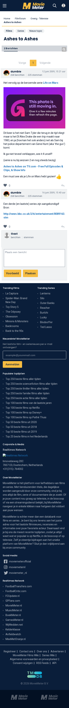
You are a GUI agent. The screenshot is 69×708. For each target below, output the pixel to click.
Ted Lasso (46, 327)
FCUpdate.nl (13, 595)
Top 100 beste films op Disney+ (24, 412)
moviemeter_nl (17, 572)
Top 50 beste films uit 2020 (21, 422)
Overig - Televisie (39, 18)
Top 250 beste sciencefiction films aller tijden (31, 383)
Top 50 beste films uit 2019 (21, 431)
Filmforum (20, 18)
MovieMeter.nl (14, 605)
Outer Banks (47, 303)
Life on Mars (50, 82)
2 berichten (11, 48)
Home (7, 18)
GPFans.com (13, 600)
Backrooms (12, 326)
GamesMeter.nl (14, 619)
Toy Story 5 (12, 306)
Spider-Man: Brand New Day (16, 300)
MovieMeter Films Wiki (26, 655)
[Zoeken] (54, 6)
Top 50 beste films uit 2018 (21, 426)
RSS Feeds (42, 663)
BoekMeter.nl (13, 615)
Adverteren (57, 651)
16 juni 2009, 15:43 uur (53, 192)
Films (9, 30)
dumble (15, 71)
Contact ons (26, 651)
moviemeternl (16, 567)
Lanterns (45, 293)
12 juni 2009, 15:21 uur (53, 71)
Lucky (43, 317)
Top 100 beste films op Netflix (23, 407)
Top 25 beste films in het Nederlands (27, 436)
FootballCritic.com (16, 591)
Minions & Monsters (17, 321)
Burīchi (44, 312)
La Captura (12, 293)
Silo (42, 298)
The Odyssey (13, 311)
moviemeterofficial (19, 561)
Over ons (42, 651)
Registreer (10, 651)
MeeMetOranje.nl (16, 639)
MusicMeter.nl (14, 610)
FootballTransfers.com (19, 586)
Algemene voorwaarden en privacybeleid (33, 659)
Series (20, 30)
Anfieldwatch (13, 634)
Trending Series (46, 288)
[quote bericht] (62, 186)
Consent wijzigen (23, 663)
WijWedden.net (14, 624)
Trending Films (11, 288)
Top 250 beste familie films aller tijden (27, 393)
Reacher (45, 307)
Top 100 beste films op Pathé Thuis (26, 417)
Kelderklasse (13, 629)
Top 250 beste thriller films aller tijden (27, 388)
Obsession (12, 316)
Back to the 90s (14, 330)
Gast (14, 234)
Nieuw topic (35, 30)
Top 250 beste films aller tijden (23, 379)
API (54, 663)
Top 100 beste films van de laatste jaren (29, 402)
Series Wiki (48, 655)
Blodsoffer (46, 322)
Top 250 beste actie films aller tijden (26, 398)
